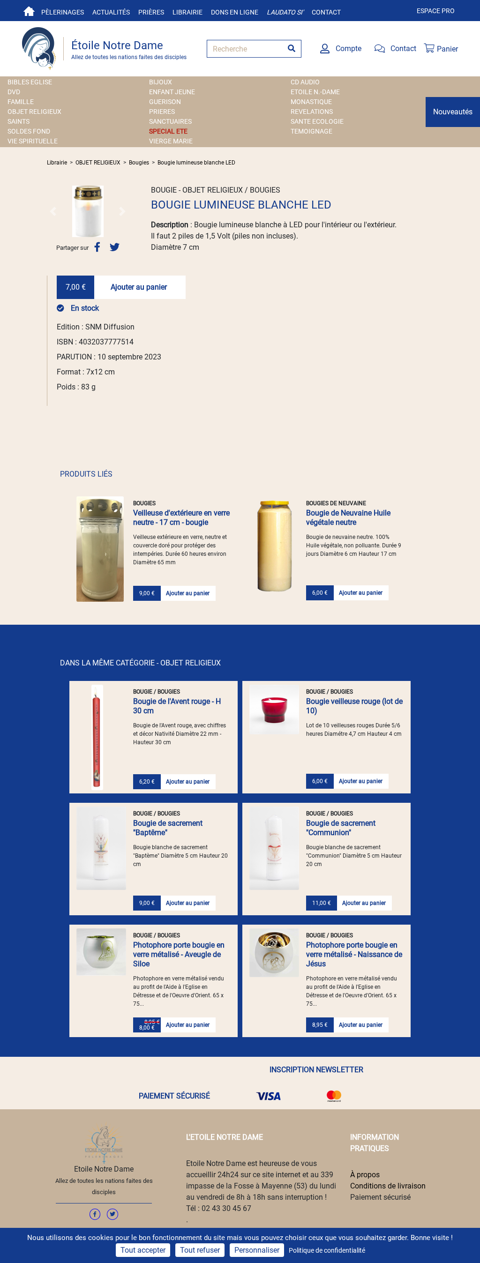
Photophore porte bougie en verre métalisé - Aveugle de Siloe (179, 954)
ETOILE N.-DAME (315, 92)
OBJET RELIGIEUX (34, 111)
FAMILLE (21, 101)
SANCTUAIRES (170, 121)
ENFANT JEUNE (172, 92)
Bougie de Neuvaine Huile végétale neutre (348, 517)
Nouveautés (452, 111)
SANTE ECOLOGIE (317, 121)
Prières (151, 12)
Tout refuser (200, 1250)
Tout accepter (142, 1250)
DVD (14, 92)
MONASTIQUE (311, 101)
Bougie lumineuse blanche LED (196, 162)
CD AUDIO (305, 82)
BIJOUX (160, 82)
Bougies (139, 162)
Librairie (187, 12)
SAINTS (19, 121)
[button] (53, 211)
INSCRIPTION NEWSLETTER (316, 1069)
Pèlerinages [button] (62, 12)
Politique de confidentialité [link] (327, 1250)
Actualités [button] (111, 12)
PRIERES (162, 111)
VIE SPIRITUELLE (33, 141)
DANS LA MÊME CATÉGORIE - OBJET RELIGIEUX (140, 662)
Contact (326, 12)
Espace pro (436, 11)
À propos (365, 1174)
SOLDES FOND (29, 131)
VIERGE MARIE (171, 141)
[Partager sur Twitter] (115, 247)
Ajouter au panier (139, 287)
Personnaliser (256, 1250)
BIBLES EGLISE (30, 82)
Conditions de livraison (388, 1185)
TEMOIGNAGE (311, 131)
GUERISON (165, 101)
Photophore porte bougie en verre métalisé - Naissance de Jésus (354, 954)
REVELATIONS (312, 111)
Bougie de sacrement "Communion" (340, 828)
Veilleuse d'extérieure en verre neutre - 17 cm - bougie (181, 517)
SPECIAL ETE (168, 131)
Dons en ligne (234, 12)
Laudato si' (285, 12)
